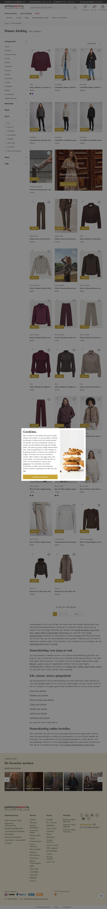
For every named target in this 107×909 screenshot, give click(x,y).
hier (45, 457)
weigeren (26, 464)
